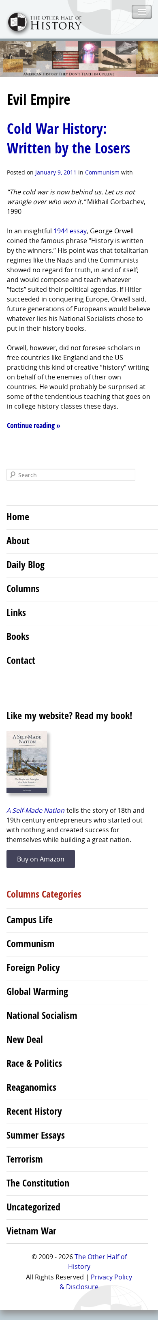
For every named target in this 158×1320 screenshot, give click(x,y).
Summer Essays (35, 1134)
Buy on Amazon (40, 859)
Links (16, 612)
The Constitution (37, 1182)
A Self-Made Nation (35, 810)
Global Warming (37, 991)
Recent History (34, 1111)
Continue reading (33, 425)
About (18, 540)
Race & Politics (34, 1063)
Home (17, 516)
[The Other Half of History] (41, 33)
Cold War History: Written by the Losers (68, 138)
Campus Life (29, 919)
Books (17, 636)
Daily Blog (25, 564)
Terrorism (24, 1158)
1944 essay (70, 230)
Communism (102, 172)
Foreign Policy (33, 967)
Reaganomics (31, 1087)
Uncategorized (33, 1206)
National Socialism (41, 1015)
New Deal (24, 1039)
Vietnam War (31, 1230)
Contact (20, 660)
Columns (22, 588)
